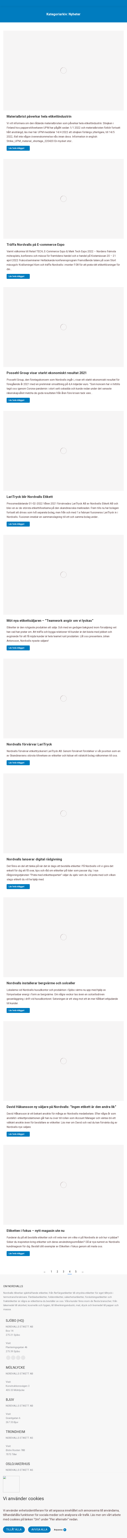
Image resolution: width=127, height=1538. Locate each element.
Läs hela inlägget (16, 148)
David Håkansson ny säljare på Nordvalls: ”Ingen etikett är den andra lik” (61, 1107)
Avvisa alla (39, 1529)
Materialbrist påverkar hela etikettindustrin (39, 116)
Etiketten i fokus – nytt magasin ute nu (35, 1231)
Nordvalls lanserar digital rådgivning (34, 859)
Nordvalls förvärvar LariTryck (29, 744)
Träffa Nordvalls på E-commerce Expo (35, 245)
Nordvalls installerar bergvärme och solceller (41, 983)
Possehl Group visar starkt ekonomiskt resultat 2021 (47, 373)
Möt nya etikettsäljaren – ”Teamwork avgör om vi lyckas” (50, 621)
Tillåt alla (13, 1529)
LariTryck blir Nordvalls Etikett (30, 497)
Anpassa (58, 1529)
